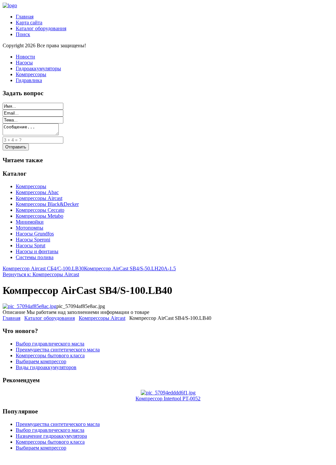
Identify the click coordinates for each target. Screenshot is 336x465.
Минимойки (30, 222)
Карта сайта (29, 22)
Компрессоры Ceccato (40, 210)
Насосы (24, 62)
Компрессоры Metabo (39, 216)
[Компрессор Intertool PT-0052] (168, 392)
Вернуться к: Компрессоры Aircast (41, 274)
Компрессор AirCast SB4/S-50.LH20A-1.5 (130, 268)
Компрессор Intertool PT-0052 (168, 398)
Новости (25, 56)
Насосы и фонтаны (37, 251)
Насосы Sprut (30, 245)
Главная (24, 16)
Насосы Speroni (33, 239)
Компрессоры (31, 74)
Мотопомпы (29, 228)
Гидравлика (29, 80)
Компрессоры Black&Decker (47, 204)
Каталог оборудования (41, 28)
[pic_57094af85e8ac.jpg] (29, 306)
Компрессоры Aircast (39, 198)
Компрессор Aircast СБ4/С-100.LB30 (43, 268)
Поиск (23, 34)
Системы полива (34, 257)
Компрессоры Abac (37, 192)
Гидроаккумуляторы (38, 68)
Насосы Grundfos (35, 233)
